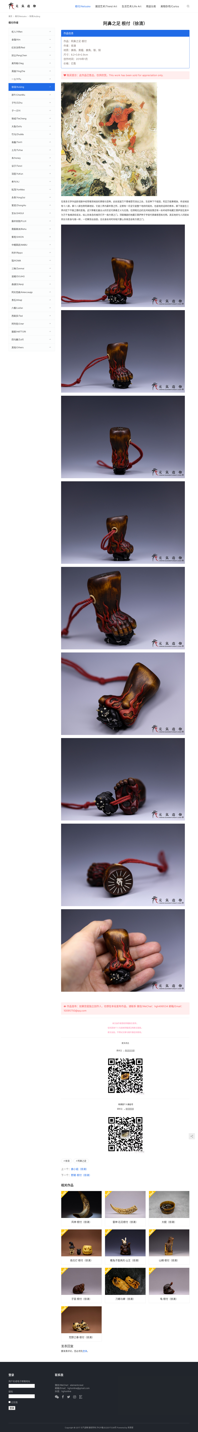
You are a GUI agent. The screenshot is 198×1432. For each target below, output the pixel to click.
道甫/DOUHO (18, 276)
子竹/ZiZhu (17, 102)
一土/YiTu (16, 79)
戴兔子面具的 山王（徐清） (125, 1260)
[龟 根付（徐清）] (169, 1285)
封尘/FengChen (19, 55)
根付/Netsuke (82, 6)
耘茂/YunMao (18, 189)
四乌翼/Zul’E (18, 339)
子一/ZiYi (16, 110)
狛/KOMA (16, 260)
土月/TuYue (17, 150)
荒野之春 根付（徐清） (81, 1337)
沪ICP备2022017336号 (106, 1427)
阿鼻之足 (82, 1160)
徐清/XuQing (18, 87)
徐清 (67, 1160)
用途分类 (151, 6)
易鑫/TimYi (17, 142)
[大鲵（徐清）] (169, 1208)
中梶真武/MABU (19, 244)
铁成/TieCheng (19, 118)
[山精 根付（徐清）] (169, 1246)
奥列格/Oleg (18, 63)
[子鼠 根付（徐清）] (81, 1285)
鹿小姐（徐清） (79, 1169)
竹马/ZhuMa (18, 134)
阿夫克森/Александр (22, 292)
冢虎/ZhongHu (19, 205)
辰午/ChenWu (18, 94)
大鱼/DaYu (17, 126)
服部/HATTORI (19, 331)
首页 (10, 16)
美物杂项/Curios (170, 6)
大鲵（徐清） (169, 1222)
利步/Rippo (17, 252)
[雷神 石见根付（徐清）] (125, 1208)
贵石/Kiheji (17, 300)
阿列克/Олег (18, 323)
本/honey (16, 158)
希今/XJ (15, 181)
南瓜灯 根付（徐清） (81, 1260)
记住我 (14, 1402)
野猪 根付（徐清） (81, 1175)
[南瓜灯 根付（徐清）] (81, 1246)
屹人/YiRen (17, 31)
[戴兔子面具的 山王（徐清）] (125, 1246)
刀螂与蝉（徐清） (125, 1298)
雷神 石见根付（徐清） (125, 1222)
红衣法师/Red (18, 47)
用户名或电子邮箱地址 (19, 1381)
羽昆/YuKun (17, 173)
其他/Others (18, 347)
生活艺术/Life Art (131, 6)
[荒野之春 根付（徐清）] (81, 1323)
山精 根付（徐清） (169, 1260)
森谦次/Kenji (18, 284)
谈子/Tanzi (17, 166)
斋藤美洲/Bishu (19, 229)
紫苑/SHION (18, 237)
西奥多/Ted (17, 315)
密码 (11, 1391)
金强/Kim (16, 39)
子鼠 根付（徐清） (81, 1298)
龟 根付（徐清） (169, 1298)
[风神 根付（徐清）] (81, 1208)
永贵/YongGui (18, 197)
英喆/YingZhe (18, 71)
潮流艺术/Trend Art (106, 6)
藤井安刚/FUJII (19, 221)
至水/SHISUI (18, 213)
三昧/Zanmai (18, 268)
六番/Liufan (17, 308)
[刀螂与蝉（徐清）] (125, 1285)
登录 (85, 1351)
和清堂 (130, 1427)
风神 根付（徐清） (81, 1222)
